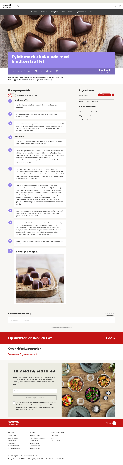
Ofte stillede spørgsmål (37, 438)
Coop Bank (54, 435)
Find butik (11, 443)
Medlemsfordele (35, 435)
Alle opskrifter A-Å (14, 446)
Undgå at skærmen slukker (27, 95)
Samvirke (54, 438)
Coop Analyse (55, 440)
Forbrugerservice (14, 448)
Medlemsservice (35, 448)
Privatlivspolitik (35, 446)
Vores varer (12, 440)
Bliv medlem (34, 440)
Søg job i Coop (13, 438)
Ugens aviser (12, 435)
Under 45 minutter (29, 354)
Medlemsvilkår (34, 443)
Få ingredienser (14, 354)
